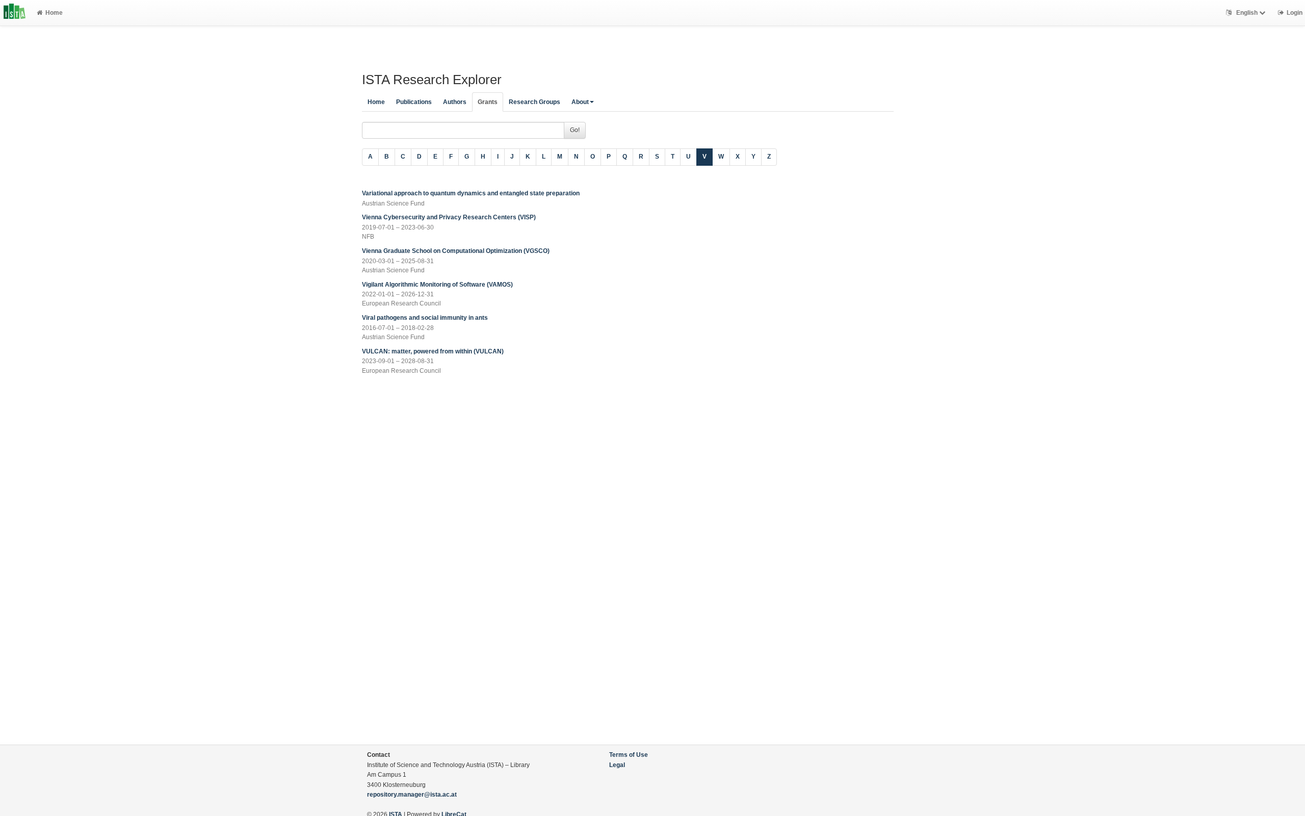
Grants (488, 102)
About (580, 102)
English (1247, 12)
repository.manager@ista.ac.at (412, 794)
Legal (617, 765)
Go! (575, 130)
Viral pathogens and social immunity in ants (425, 317)
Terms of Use (628, 754)
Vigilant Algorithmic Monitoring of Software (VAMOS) (437, 284)
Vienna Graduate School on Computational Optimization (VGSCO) (456, 250)
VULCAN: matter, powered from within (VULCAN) (433, 351)
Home (54, 12)
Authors (454, 102)
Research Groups (534, 102)
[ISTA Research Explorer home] (14, 13)
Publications (414, 102)
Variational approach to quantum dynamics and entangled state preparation (471, 193)
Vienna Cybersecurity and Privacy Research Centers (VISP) (449, 217)
